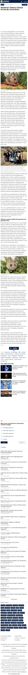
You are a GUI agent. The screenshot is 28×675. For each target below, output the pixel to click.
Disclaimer (3, 640)
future (19, 625)
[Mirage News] (5, 1)
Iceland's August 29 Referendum (10, 533)
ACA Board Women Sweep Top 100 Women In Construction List (13, 561)
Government (9, 605)
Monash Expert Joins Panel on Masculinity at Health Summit (13, 505)
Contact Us (17, 638)
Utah (9, 355)
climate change (10, 627)
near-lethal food (5, 242)
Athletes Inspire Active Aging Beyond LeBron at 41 (12, 457)
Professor (3, 610)
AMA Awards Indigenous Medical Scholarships (10, 523)
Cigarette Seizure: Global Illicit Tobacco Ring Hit (14, 473)
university (7, 352)
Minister (20, 610)
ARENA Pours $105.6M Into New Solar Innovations (12, 468)
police (2, 607)
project (21, 620)
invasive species (8, 359)
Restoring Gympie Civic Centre (10, 542)
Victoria (21, 607)
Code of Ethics (18, 636)
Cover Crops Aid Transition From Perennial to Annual (13, 462)
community (21, 605)
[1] (5, 663)
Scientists (22, 354)
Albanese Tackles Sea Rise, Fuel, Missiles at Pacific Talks (13, 578)
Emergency (7, 622)
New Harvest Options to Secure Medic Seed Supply (14, 479)
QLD (10, 625)
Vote (4, 442)
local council (3, 615)
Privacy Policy (4, 638)
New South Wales (11, 615)
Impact (21, 627)
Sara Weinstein (13, 116)
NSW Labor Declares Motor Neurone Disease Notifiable (12, 452)
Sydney (24, 625)
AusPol (9, 620)
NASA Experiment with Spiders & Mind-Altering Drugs (19, 375)
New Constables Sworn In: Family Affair (12, 557)
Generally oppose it (8, 433)
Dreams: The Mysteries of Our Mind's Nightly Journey (19, 392)
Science (2, 4)
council (15, 612)
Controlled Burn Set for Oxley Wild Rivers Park (13, 496)
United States (15, 620)
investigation (4, 620)
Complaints (17, 640)
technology (14, 352)
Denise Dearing (22, 180)
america (16, 354)
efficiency (15, 357)
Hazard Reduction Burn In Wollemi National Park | (14, 490)
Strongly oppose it (8, 436)
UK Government (4, 625)
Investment (3, 617)
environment (14, 610)
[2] (6, 663)
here (2, 345)
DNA (19, 352)
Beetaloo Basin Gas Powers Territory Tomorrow (12, 584)
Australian (8, 607)
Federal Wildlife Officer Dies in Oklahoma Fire (13, 517)
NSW (18, 607)
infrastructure (19, 615)
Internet (3, 630)
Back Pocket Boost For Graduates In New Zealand (13, 566)
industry (21, 617)
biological (14, 355)
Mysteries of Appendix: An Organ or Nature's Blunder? (19, 382)
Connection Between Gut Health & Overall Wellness (19, 367)
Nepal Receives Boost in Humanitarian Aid (13, 501)
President (3, 627)
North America (9, 354)
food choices (17, 359)
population (4, 355)
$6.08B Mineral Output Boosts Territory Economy (12, 589)
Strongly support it (8, 427)
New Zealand (20, 622)
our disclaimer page (15, 673)
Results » (22, 442)
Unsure (5, 439)
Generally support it (8, 430)
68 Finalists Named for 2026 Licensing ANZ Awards (13, 537)
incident (8, 630)
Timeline (3, 447)
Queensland (3, 612)
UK (18, 612)
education (10, 617)
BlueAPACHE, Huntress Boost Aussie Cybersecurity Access (11, 511)
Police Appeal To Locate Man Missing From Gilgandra (13, 528)
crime (2, 622)
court (25, 627)
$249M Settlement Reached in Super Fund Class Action (13, 485)
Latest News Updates (6, 636)
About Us (23, 638)
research (13, 607)
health (8, 610)
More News (14, 599)
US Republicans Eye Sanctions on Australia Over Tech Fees (13, 572)
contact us (23, 671)
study (4, 208)
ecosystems (4, 361)
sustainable (14, 622)
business (10, 612)
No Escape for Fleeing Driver (9, 547)
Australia (3, 605)
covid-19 (22, 612)
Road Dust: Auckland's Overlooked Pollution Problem (14, 595)
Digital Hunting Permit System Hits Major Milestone (13, 552)
